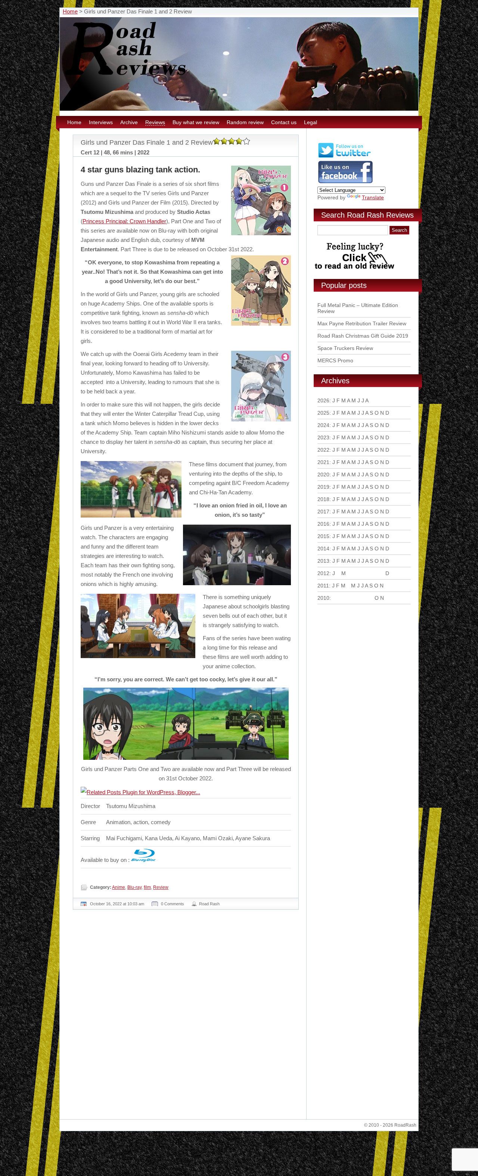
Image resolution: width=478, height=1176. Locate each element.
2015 (323, 536)
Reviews (155, 122)
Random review (245, 122)
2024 (323, 425)
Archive (129, 122)
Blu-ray (134, 887)
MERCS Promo (335, 360)
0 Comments (172, 904)
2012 (323, 573)
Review (160, 887)
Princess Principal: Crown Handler (124, 221)
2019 (323, 487)
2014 (323, 549)
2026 (323, 400)
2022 (323, 450)
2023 (323, 437)
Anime (118, 887)
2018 (323, 499)
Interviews (101, 122)
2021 (323, 462)
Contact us (284, 122)
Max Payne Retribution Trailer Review (361, 323)
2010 (323, 598)
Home (70, 11)
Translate (373, 197)
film (147, 887)
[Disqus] (187, 1017)
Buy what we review (196, 122)
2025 (323, 413)
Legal (310, 122)
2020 (323, 475)
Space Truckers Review (345, 348)
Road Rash (209, 904)
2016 (323, 524)
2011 (323, 586)
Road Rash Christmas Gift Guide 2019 (362, 336)
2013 (323, 561)
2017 (323, 512)
